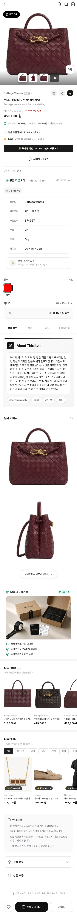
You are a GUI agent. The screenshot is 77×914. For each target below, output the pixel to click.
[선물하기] (53, 93)
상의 (43, 751)
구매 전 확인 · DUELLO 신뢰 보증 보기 (38, 148)
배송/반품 (64, 328)
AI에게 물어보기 (39, 159)
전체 (8, 751)
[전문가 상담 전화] (70, 93)
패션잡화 (20, 751)
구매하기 (61, 906)
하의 (64, 751)
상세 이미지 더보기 (36, 574)
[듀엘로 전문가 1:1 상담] (71, 887)
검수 (29, 328)
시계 (54, 751)
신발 (33, 751)
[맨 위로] (71, 895)
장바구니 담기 (33, 907)
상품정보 (12, 328)
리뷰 (47, 328)
